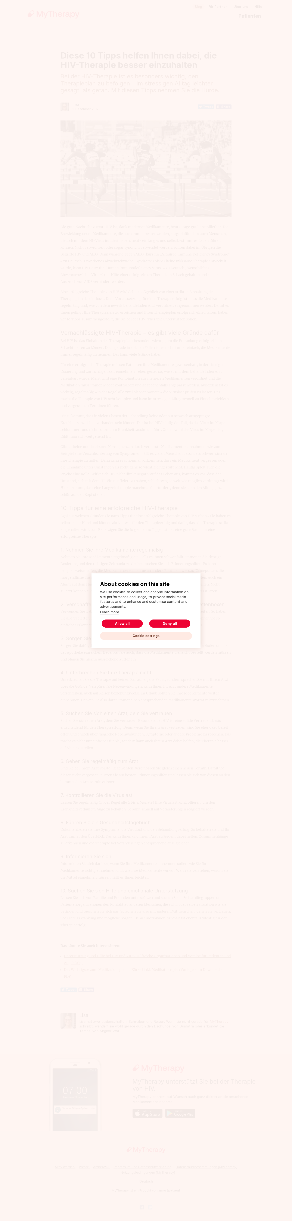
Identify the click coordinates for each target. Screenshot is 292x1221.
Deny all (170, 623)
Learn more (109, 612)
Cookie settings (146, 636)
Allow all (122, 623)
